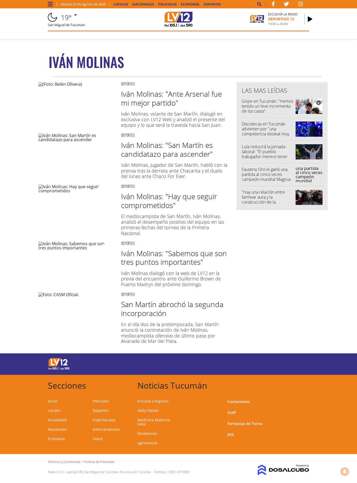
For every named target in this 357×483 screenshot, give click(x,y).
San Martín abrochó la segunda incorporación (172, 308)
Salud (98, 438)
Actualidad (57, 419)
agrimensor (147, 442)
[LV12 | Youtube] (280, 363)
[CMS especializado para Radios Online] (279, 470)
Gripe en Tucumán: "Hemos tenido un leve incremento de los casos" (267, 106)
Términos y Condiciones (64, 462)
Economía (190, 4)
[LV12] (59, 369)
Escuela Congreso (152, 401)
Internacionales (106, 429)
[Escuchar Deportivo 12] (310, 19)
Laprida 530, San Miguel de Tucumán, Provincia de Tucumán (108, 472)
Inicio (52, 401)
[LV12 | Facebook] (273, 5)
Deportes (212, 4)
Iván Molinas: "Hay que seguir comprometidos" (169, 200)
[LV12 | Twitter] (286, 5)
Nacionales (143, 4)
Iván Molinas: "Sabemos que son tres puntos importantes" (174, 257)
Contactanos (238, 401)
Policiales (167, 4)
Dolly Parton (148, 410)
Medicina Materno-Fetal (154, 422)
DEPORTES (128, 84)
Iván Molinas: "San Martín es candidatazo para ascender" (167, 149)
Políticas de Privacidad (99, 462)
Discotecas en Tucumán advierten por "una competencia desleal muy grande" (265, 131)
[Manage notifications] (345, 471)
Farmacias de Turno (244, 423)
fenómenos (147, 433)
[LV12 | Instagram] (300, 5)
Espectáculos (104, 419)
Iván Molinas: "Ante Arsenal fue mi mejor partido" (171, 98)
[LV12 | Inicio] (303, 384)
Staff (231, 412)
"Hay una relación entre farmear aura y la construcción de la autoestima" (263, 199)
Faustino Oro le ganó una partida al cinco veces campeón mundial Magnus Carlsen (266, 176)
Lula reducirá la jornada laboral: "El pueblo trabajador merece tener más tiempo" (264, 154)
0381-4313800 (179, 472)
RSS (230, 434)
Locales (121, 4)
